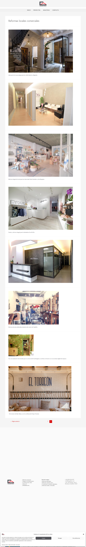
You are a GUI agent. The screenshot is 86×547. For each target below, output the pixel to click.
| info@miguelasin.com (69, 481)
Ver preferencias (76, 538)
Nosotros (46, 10)
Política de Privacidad (11, 544)
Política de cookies (5, 544)
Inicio (29, 10)
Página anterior (15, 421)
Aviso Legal (18, 544)
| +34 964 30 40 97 (69, 479)
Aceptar (43, 538)
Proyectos (36, 10)
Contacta (55, 10)
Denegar (60, 538)
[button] (83, 534)
